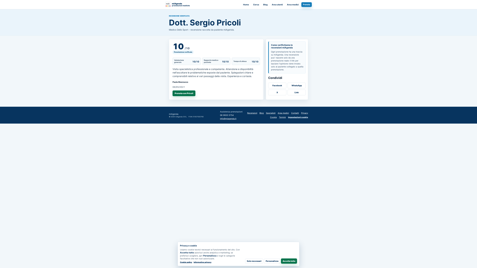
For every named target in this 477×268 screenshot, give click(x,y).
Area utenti (277, 4)
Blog (265, 4)
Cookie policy (186, 262)
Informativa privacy (202, 262)
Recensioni (252, 113)
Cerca (256, 4)
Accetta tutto (289, 261)
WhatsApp (297, 85)
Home (246, 4)
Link (297, 92)
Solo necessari (254, 261)
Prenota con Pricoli (184, 93)
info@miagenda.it (228, 118)
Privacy (304, 113)
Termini (282, 117)
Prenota (306, 4)
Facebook (277, 85)
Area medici (293, 4)
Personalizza (272, 261)
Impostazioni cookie (298, 117)
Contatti (295, 113)
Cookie (273, 117)
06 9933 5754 (227, 115)
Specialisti (271, 113)
